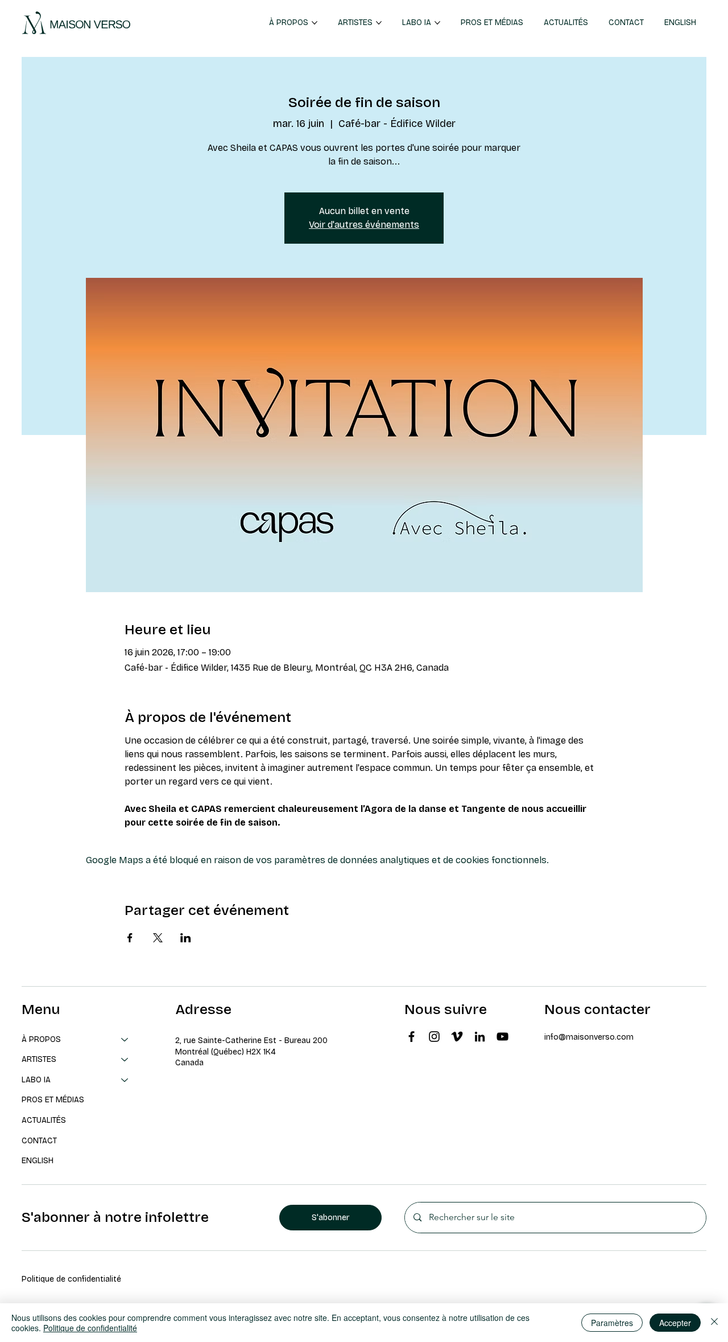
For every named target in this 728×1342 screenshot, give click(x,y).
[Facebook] (411, 1036)
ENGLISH (37, 1160)
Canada (189, 1063)
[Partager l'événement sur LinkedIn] (185, 937)
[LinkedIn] (480, 1036)
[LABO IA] (125, 1080)
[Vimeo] (457, 1036)
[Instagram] (434, 1036)
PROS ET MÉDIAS (53, 1100)
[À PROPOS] (125, 1039)
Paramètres (612, 1322)
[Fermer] (714, 1322)
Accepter (675, 1322)
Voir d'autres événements (364, 224)
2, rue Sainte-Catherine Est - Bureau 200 (251, 1040)
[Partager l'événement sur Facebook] (130, 937)
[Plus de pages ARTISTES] (379, 23)
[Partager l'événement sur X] (157, 937)
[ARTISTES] (125, 1059)
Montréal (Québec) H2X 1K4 (225, 1052)
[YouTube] (502, 1036)
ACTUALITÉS (44, 1120)
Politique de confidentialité (71, 1279)
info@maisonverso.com (589, 1037)
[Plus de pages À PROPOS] (314, 23)
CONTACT (39, 1141)
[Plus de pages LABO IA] (437, 23)
